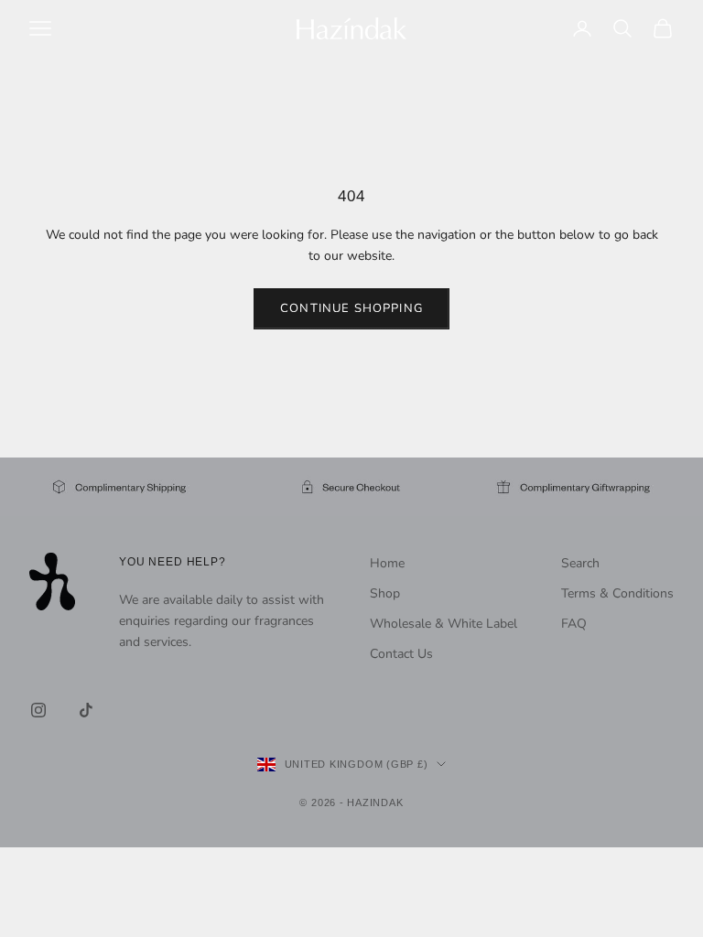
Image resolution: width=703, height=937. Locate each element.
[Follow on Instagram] (38, 710)
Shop (385, 593)
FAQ (574, 623)
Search (580, 563)
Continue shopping (351, 308)
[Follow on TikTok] (86, 710)
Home (387, 563)
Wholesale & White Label (443, 623)
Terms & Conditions (617, 593)
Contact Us (401, 653)
